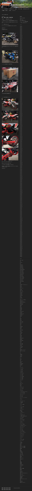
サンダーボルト (21, 390)
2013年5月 (21, 184)
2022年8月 (21, 70)
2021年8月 (21, 83)
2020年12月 (21, 90)
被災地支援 (21, 477)
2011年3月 (21, 214)
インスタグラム (21, 370)
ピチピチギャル (21, 418)
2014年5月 (21, 170)
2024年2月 (21, 57)
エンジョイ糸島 (21, 377)
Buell (20, 283)
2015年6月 (21, 155)
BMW (20, 282)
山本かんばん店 (21, 454)
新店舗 (20, 461)
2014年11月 (21, 163)
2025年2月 (21, 47)
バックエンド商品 (21, 417)
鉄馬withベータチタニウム (22, 482)
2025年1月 (21, 48)
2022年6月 (21, 71)
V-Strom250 (21, 347)
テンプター (21, 403)
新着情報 (21, 462)
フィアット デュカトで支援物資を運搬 (24, 21)
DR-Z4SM (21, 297)
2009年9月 (21, 235)
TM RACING (21, 346)
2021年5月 (21, 85)
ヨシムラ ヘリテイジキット (23, 432)
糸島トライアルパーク (22, 475)
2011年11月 (21, 205)
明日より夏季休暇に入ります (23, 20)
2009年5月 (21, 240)
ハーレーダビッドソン (22, 412)
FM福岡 (21, 305)
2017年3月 (21, 133)
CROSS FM (21, 290)
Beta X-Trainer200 (22, 276)
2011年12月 (21, 204)
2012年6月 (21, 197)
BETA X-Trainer (21, 275)
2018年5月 (21, 120)
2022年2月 (21, 76)
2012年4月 (21, 199)
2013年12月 (21, 176)
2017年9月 (21, 127)
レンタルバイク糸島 (22, 439)
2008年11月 (21, 247)
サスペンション (21, 389)
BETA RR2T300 (21, 270)
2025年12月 (21, 35)
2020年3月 (21, 99)
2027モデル (21, 262)
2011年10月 (21, 206)
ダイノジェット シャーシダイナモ (23, 397)
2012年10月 (21, 192)
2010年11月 (21, 219)
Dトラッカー (21, 298)
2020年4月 (21, 98)
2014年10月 (21, 164)
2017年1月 (21, 135)
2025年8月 (21, 40)
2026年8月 (21, 26)
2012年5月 (21, 198)
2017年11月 (21, 126)
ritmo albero (21, 332)
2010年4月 (21, 227)
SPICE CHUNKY (21, 340)
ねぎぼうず (21, 410)
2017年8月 (21, 128)
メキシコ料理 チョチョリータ (23, 425)
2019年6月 (21, 106)
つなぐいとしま (13, 10)
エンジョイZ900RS (22, 376)
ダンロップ (21, 398)
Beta (20, 263)
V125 (20, 348)
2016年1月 (21, 147)
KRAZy (20, 318)
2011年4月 (21, 213)
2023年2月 (21, 63)
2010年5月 (21, 226)
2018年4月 (21, 121)
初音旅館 (21, 448)
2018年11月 (21, 114)
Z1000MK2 (21, 354)
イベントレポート (21, 368)
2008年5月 (21, 254)
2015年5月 (21, 156)
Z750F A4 (21, 361)
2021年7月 (21, 84)
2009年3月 (21, 242)
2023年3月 (21, 62)
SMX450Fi (21, 339)
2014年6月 (21, 169)
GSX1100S (21, 312)
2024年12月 (21, 49)
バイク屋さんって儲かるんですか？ (23, 22)
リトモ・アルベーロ (22, 434)
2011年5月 (21, 212)
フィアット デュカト (22, 420)
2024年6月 (21, 55)
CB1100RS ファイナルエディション (23, 284)
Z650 (20, 360)
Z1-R (20, 353)
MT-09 (20, 325)
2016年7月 (21, 142)
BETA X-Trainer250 (22, 277)
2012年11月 (21, 191)
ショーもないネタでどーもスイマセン (23, 391)
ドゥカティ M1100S (22, 404)
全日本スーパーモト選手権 (22, 447)
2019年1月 (21, 112)
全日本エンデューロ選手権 (22, 446)
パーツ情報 (21, 411)
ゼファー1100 (21, 396)
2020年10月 (21, 91)
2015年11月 (21, 149)
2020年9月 (21, 92)
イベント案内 (21, 369)
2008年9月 (21, 249)
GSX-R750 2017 (22, 311)
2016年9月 (21, 140)
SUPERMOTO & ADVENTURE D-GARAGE (13, 5)
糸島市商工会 (21, 476)
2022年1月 (21, 77)
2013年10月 (21, 178)
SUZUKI (21, 341)
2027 (20, 261)
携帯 (20, 460)
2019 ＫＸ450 (21, 260)
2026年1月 (21, 34)
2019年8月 (21, 105)
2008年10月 (21, 248)
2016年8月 (21, 141)
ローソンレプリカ (21, 440)
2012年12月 (21, 190)
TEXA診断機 (3, 10)
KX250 (20, 319)
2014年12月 (21, 162)
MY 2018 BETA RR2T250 (7, 17)
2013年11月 (21, 177)
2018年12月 (21, 113)
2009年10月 (21, 234)
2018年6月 (21, 119)
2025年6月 (21, 42)
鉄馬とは (10, 10)
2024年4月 (21, 56)
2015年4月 (21, 157)
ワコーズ (21, 441)
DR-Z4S (21, 296)
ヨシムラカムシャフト (22, 433)
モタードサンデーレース (22, 426)
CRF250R (21, 289)
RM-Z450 (21, 333)
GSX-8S (21, 310)
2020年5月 (21, 97)
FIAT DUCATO (21, 304)
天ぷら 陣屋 (21, 453)
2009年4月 (21, 241)
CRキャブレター (21, 291)
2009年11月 (21, 233)
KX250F (21, 320)
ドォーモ (21, 405)
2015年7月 (21, 154)
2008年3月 (21, 256)
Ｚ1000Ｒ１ (21, 355)
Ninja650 (21, 327)
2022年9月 (21, 69)
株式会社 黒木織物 (22, 468)
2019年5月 (21, 107)
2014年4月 (21, 171)
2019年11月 (21, 104)
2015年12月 (21, 148)
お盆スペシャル (21, 383)
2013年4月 (21, 185)
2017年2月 (21, 134)
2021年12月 (21, 78)
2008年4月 (21, 255)
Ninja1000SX (21, 326)
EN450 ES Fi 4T (21, 303)
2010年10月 (21, 220)
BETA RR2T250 (21, 268)
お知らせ (21, 384)
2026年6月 (21, 28)
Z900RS (21, 362)
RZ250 (20, 334)
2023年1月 (21, 64)
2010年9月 (21, 221)
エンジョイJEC (21, 375)
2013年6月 (21, 183)
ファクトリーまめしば (22, 419)
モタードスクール (21, 427)
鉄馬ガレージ (7, 10)
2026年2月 (21, 33)
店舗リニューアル (21, 455)
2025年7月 (21, 41)
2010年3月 (21, 228)
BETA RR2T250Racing (22, 269)
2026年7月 (21, 27)
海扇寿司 (21, 469)
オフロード (21, 382)
